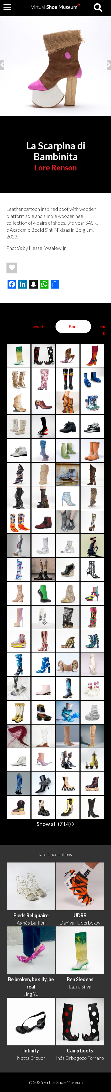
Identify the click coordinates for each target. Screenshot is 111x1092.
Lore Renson (55, 167)
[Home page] (55, 7)
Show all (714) (54, 823)
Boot (73, 326)
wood (38, 326)
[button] (7, 7)
